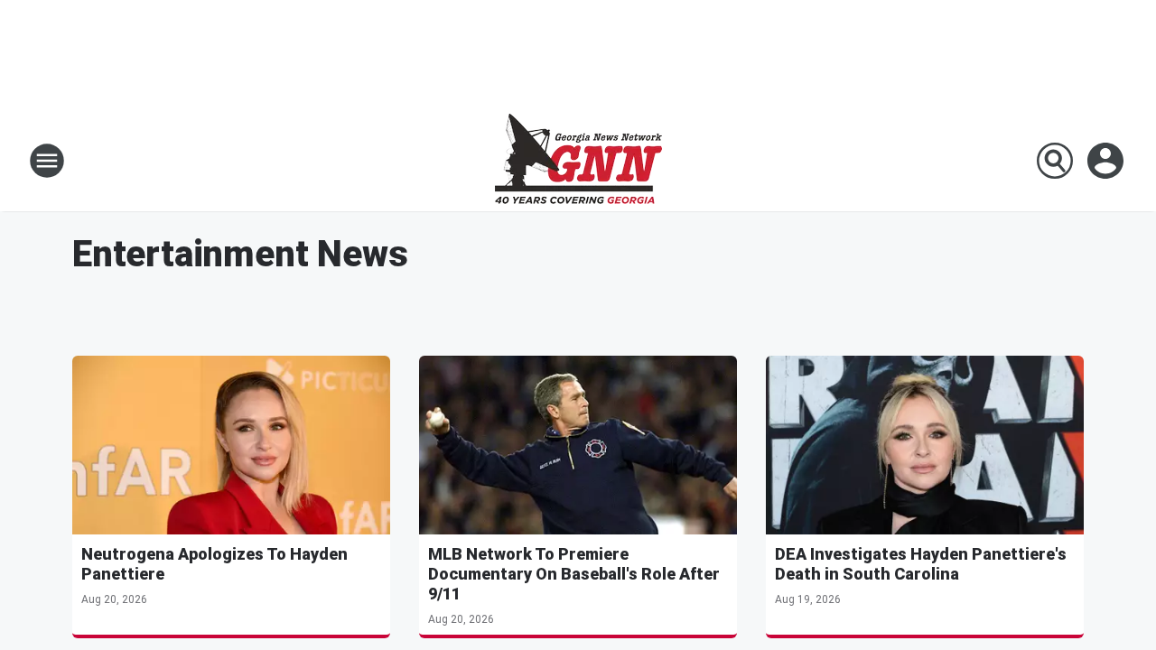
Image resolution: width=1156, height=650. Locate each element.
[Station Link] (578, 161)
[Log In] (1107, 161)
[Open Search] (1055, 161)
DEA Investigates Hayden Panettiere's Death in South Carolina (921, 563)
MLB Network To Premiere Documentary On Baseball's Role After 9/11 (574, 573)
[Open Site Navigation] (47, 161)
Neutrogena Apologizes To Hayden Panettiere (214, 563)
